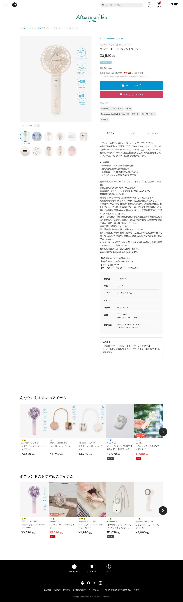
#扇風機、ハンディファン (112, 108)
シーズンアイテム (41, 28)
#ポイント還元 (148, 114)
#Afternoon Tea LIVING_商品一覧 (115, 114)
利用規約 (57, 590)
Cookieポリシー (95, 590)
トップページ (25, 28)
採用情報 (66, 590)
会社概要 (47, 590)
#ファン (135, 114)
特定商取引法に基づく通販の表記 (118, 590)
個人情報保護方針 (79, 590)
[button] (89, 79)
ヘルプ (136, 590)
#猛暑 (128, 108)
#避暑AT (104, 119)
